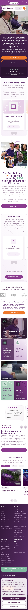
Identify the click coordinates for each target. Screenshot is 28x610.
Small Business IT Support (18, 533)
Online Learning (5, 546)
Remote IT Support (19, 511)
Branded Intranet (5, 542)
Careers (3, 517)
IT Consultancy (18, 530)
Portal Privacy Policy (6, 528)
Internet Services (18, 524)
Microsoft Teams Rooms (5, 549)
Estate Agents (18, 548)
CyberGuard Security (6, 552)
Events (3, 515)
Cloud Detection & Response (6, 563)
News (2, 511)
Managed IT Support (19, 509)
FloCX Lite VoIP (5, 556)
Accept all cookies (14, 598)
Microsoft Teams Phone (7, 560)
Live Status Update (16, 568)
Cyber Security (18, 515)
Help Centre (4, 524)
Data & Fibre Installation (20, 526)
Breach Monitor (5, 554)
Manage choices (14, 606)
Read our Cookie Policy (18, 594)
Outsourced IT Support (20, 513)
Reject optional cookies (14, 602)
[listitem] (11, 483)
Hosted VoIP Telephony (20, 519)
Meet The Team (5, 519)
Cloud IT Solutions (19, 536)
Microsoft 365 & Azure (20, 517)
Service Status (5, 526)
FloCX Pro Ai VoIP (5, 558)
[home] (8, 8)
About (3, 509)
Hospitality (17, 545)
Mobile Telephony (18, 522)
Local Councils (18, 550)
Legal (15, 543)
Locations (3, 522)
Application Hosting (6, 544)
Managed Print (18, 528)
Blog (2, 513)
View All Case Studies (19, 552)
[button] (12, 133)
